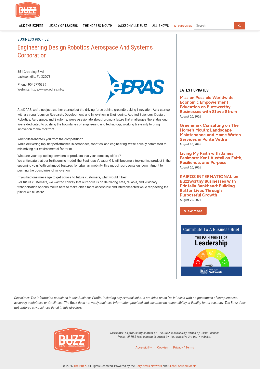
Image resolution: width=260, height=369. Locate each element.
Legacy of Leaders (63, 26)
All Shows (160, 26)
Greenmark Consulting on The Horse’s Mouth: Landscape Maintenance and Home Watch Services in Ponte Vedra (210, 132)
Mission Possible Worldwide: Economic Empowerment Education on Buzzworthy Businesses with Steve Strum (208, 104)
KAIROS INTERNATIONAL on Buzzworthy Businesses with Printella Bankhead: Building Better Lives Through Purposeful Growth (209, 186)
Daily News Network (149, 366)
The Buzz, (80, 366)
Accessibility (143, 347)
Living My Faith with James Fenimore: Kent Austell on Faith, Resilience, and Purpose (211, 158)
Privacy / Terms (183, 347)
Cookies (162, 347)
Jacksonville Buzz (132, 26)
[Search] (239, 25)
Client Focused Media (182, 366)
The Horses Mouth (97, 26)
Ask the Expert (31, 26)
